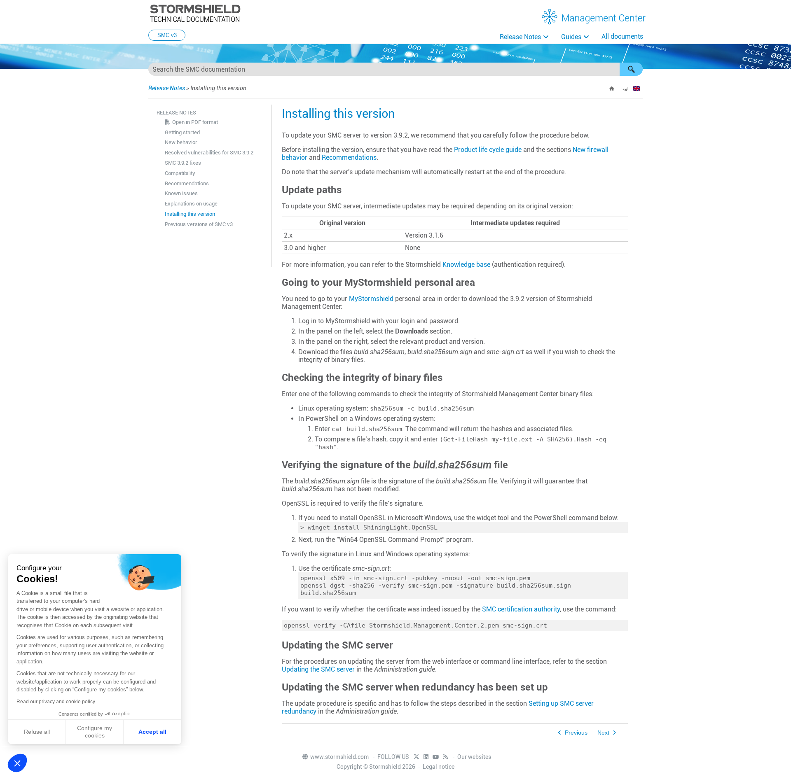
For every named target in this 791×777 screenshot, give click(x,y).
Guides (571, 37)
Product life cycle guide (488, 150)
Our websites (474, 757)
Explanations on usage (191, 204)
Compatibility (180, 173)
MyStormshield (371, 299)
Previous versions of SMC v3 (199, 224)
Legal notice (438, 766)
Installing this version (190, 214)
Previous (576, 733)
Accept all (152, 731)
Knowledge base (466, 264)
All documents (622, 36)
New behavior (181, 142)
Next (603, 733)
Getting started (182, 132)
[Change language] (636, 88)
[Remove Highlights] (624, 88)
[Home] (611, 88)
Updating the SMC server (318, 669)
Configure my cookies (94, 732)
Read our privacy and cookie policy (55, 702)
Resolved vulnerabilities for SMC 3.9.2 (209, 152)
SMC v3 (167, 35)
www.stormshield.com (340, 757)
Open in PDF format (195, 122)
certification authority (521, 609)
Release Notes (520, 37)
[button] (631, 69)
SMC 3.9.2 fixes (183, 163)
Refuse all (37, 731)
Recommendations (187, 183)
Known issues (181, 193)
